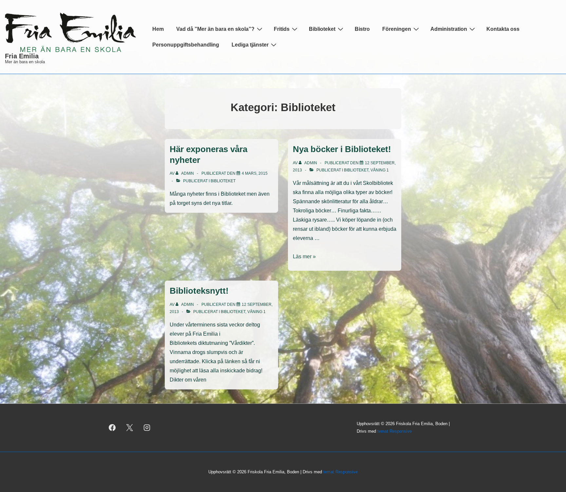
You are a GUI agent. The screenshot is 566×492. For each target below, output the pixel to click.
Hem (158, 29)
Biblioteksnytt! (199, 291)
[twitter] (129, 428)
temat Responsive (394, 431)
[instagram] (147, 428)
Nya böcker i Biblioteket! (342, 149)
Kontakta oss (502, 29)
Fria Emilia (22, 56)
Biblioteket (322, 29)
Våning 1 (379, 170)
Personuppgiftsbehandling (185, 45)
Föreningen (396, 29)
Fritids (282, 29)
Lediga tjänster (250, 45)
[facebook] (112, 428)
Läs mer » (304, 256)
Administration (448, 29)
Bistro (362, 29)
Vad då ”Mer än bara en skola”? (215, 29)
